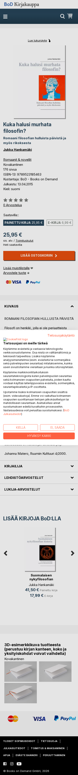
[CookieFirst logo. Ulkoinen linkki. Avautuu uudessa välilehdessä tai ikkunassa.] (15, 340)
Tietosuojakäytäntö (61, 335)
